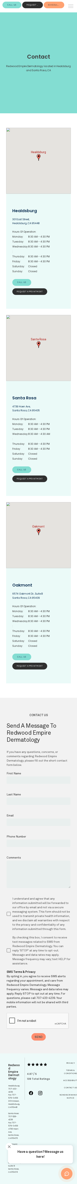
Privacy (70, 1063)
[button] (71, 6)
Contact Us (70, 1087)
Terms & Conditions (70, 1072)
